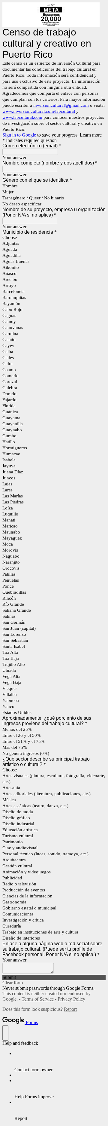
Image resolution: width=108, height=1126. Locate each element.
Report (70, 1009)
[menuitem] (60, 1061)
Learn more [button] (91, 134)
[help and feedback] (5, 1033)
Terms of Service (38, 998)
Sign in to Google (19, 134)
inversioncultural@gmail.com (61, 105)
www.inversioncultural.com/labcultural (38, 111)
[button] (54, 977)
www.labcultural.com (22, 117)
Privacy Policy (71, 998)
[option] (54, 237)
